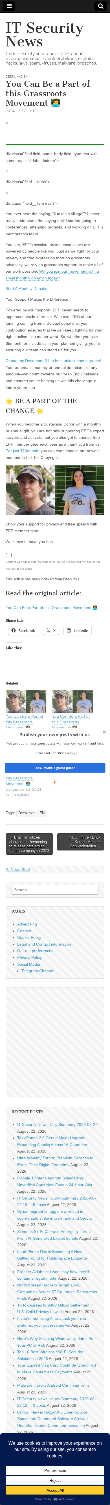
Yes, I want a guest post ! (55, 768)
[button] (54, 734)
